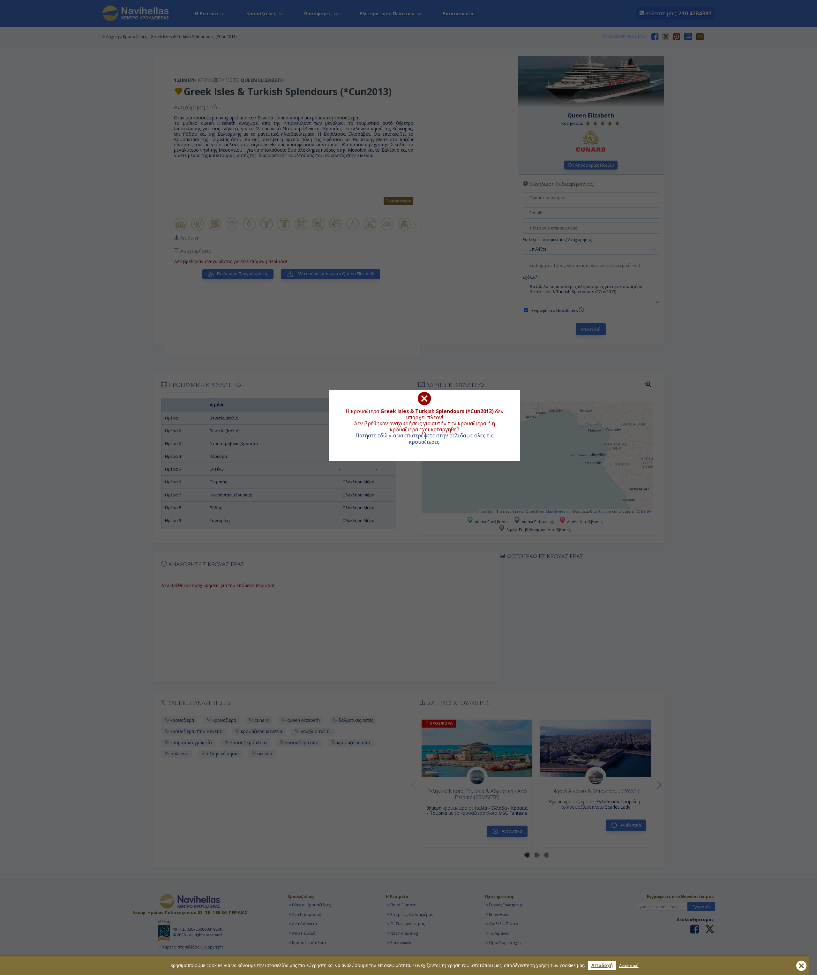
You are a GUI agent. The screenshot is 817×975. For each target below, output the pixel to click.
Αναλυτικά (629, 965)
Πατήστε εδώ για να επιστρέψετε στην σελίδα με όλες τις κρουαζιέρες (425, 438)
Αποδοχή (602, 965)
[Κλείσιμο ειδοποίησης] (801, 966)
